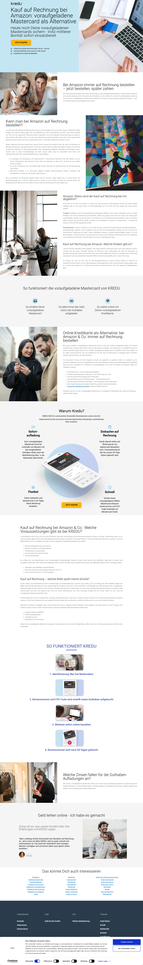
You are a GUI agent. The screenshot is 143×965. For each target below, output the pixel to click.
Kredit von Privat (71, 894)
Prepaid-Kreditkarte (36, 882)
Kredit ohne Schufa (107, 882)
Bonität (107, 889)
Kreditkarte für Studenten (36, 892)
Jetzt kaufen (21, 42)
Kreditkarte (35, 877)
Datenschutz (22, 929)
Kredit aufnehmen (71, 889)
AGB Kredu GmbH (52, 921)
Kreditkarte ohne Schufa (36, 885)
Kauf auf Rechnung (107, 892)
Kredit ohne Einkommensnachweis (107, 877)
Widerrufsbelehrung (81, 921)
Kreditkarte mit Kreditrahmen (35, 887)
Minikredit (71, 877)
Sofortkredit (71, 882)
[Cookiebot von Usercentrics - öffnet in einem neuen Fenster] (12, 961)
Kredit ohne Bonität (107, 880)
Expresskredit (71, 880)
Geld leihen (107, 887)
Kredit (36, 894)
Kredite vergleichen (71, 892)
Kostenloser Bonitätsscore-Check (78, 386)
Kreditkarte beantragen (36, 880)
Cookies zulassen (127, 942)
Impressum (22, 925)
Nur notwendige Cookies (126, 948)
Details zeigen (103, 961)
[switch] (56, 961)
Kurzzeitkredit (71, 885)
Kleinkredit (71, 887)
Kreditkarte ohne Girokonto (36, 889)
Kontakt (20, 921)
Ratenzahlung (107, 894)
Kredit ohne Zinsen (107, 885)
